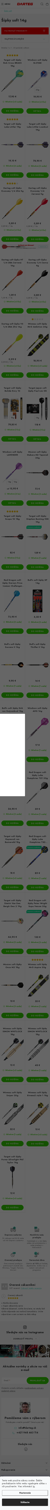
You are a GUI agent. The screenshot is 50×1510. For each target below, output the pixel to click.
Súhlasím (25, 1502)
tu (34, 1486)
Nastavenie (25, 1492)
